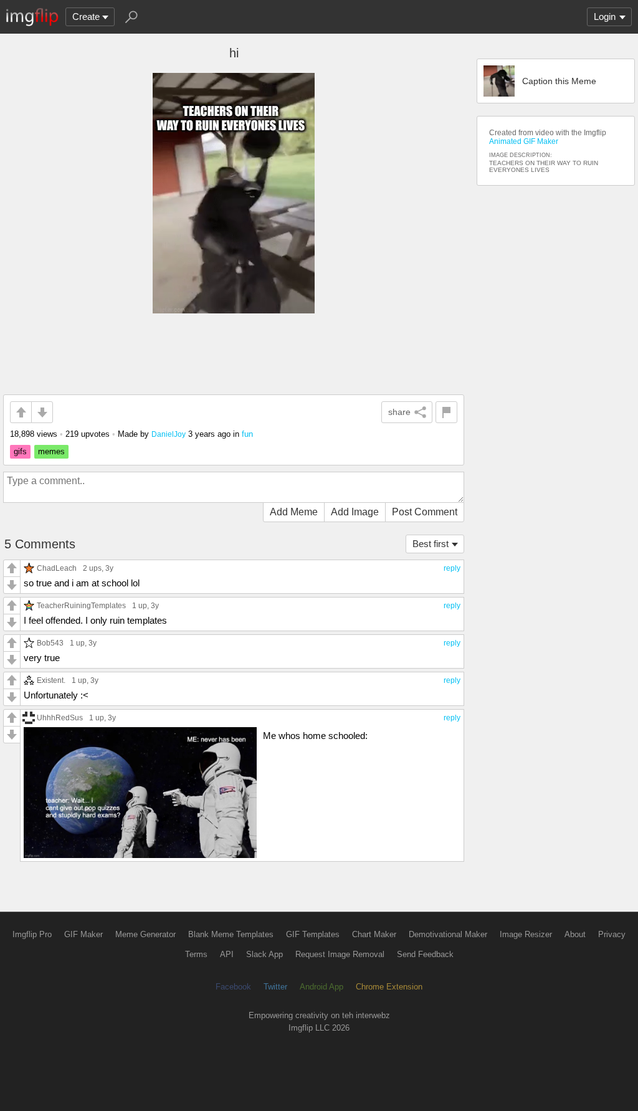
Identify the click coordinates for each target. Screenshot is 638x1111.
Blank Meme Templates (231, 934)
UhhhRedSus (60, 717)
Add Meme (294, 512)
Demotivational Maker (448, 934)
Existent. (51, 680)
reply (452, 568)
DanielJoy (168, 434)
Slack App (264, 954)
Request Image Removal (339, 954)
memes (51, 451)
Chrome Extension (389, 986)
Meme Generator (145, 934)
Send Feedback (425, 954)
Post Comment (424, 512)
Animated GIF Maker (523, 141)
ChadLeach (57, 568)
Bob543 (50, 643)
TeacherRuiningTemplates (81, 605)
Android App (321, 986)
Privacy (612, 934)
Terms (196, 954)
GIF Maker (83, 934)
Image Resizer (526, 934)
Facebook (233, 986)
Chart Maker (374, 934)
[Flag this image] (446, 412)
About (575, 934)
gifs (20, 451)
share (399, 412)
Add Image (355, 512)
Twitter (275, 986)
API (227, 954)
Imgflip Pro (32, 934)
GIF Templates (313, 934)
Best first (430, 543)
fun (247, 434)
